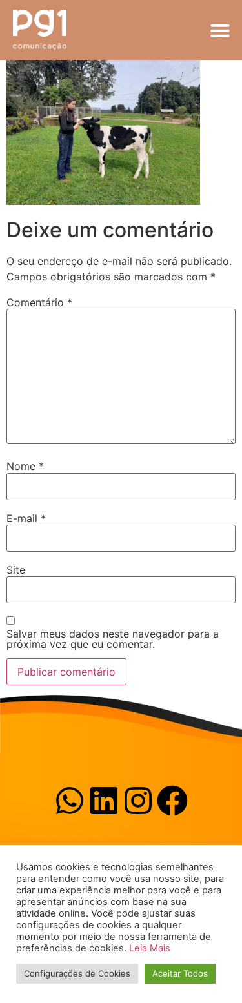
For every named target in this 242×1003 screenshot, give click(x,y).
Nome (25, 466)
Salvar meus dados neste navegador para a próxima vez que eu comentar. (112, 638)
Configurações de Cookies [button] (77, 973)
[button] (220, 30)
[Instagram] (138, 800)
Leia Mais (149, 948)
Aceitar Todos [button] (180, 973)
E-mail (26, 518)
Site (15, 570)
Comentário (39, 302)
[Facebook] (172, 800)
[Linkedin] (103, 800)
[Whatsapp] (69, 800)
